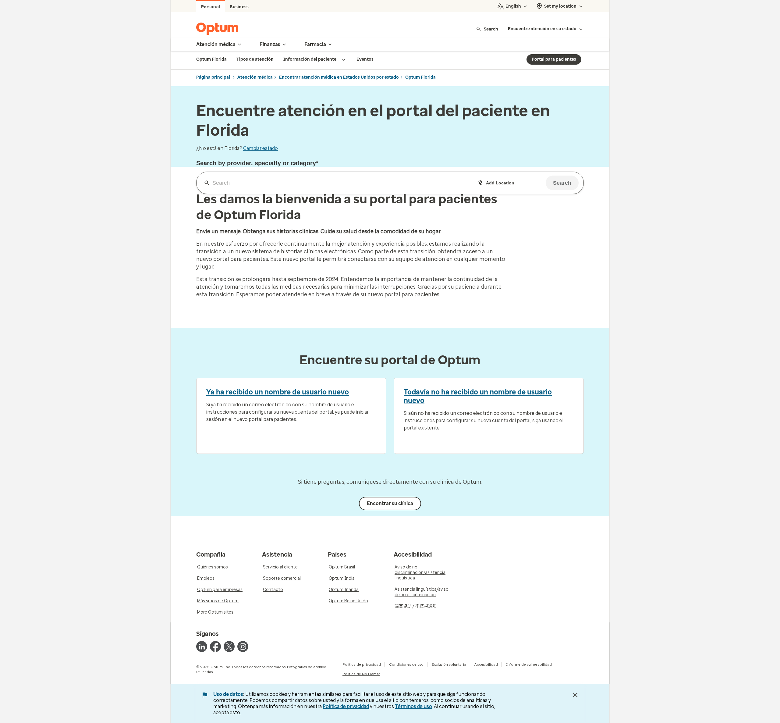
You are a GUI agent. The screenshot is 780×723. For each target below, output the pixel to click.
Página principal (213, 77)
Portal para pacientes (554, 59)
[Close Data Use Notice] (575, 695)
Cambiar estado (260, 148)
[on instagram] (242, 646)
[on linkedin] (201, 646)
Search (491, 29)
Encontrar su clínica (390, 503)
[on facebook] (215, 646)
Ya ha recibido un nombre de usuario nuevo (277, 392)
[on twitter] (229, 646)
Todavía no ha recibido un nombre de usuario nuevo (478, 396)
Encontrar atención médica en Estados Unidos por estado (339, 77)
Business (239, 6)
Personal (210, 6)
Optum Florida (420, 77)
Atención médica (255, 77)
